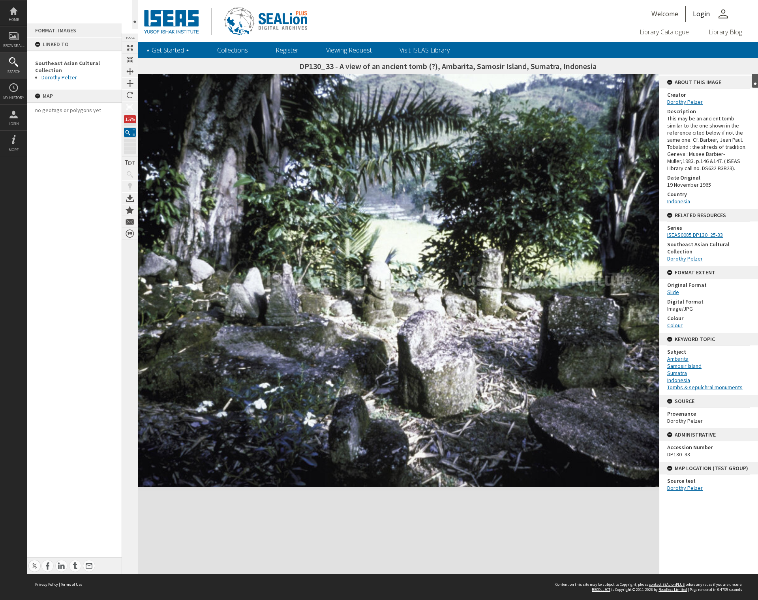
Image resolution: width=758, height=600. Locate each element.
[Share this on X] (34, 561)
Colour (675, 325)
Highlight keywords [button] (130, 186)
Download (130, 198)
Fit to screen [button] (130, 60)
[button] (130, 132)
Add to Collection (130, 210)
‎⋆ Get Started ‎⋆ (168, 50)
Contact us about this (130, 222)
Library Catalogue (664, 32)
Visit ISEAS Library (425, 50)
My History (13, 97)
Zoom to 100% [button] (130, 107)
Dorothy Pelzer (59, 77)
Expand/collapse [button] (755, 81)
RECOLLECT (601, 589)
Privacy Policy (46, 584)
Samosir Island (684, 365)
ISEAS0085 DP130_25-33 (695, 234)
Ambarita (678, 358)
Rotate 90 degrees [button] (130, 95)
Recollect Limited (673, 589)
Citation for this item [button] (130, 234)
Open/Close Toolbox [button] (135, 14)
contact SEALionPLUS (667, 584)
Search (14, 71)
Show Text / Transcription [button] (130, 163)
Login (14, 123)
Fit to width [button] (130, 71)
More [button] (14, 149)
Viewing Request (349, 50)
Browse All (13, 45)
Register (287, 50)
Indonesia (678, 201)
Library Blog (725, 32)
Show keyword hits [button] (130, 174)
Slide (673, 292)
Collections (232, 50)
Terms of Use (71, 584)
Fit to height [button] (130, 83)
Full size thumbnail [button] (130, 48)
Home (14, 19)
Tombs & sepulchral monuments (705, 387)
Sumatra (677, 373)
